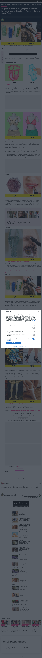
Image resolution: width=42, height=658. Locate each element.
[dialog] (21, 329)
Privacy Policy (27, 346)
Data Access (21, 346)
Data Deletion (15, 346)
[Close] (39, 312)
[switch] (33, 328)
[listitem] (21, 325)
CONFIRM (14, 342)
